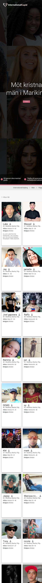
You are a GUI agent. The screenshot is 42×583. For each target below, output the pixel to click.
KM (4, 450)
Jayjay (6, 496)
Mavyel (27, 224)
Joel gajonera (10, 314)
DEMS (6, 405)
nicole (27, 541)
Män (33, 188)
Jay (5, 269)
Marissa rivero (31, 496)
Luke (5, 224)
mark (26, 450)
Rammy (7, 360)
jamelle (28, 269)
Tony (5, 541)
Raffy (27, 314)
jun (25, 360)
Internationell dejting (20, 188)
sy (25, 405)
